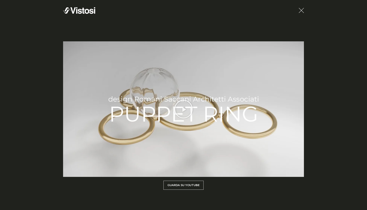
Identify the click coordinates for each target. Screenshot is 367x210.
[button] (183, 109)
